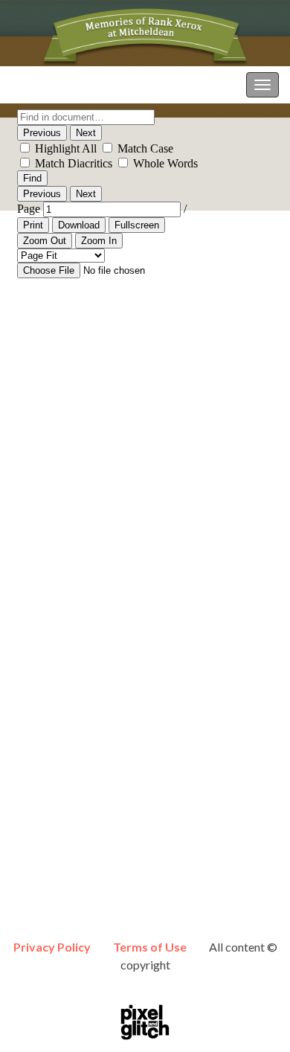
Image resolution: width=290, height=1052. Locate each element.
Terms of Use (150, 947)
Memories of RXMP (62, 84)
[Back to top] (256, 1018)
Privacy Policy (52, 947)
